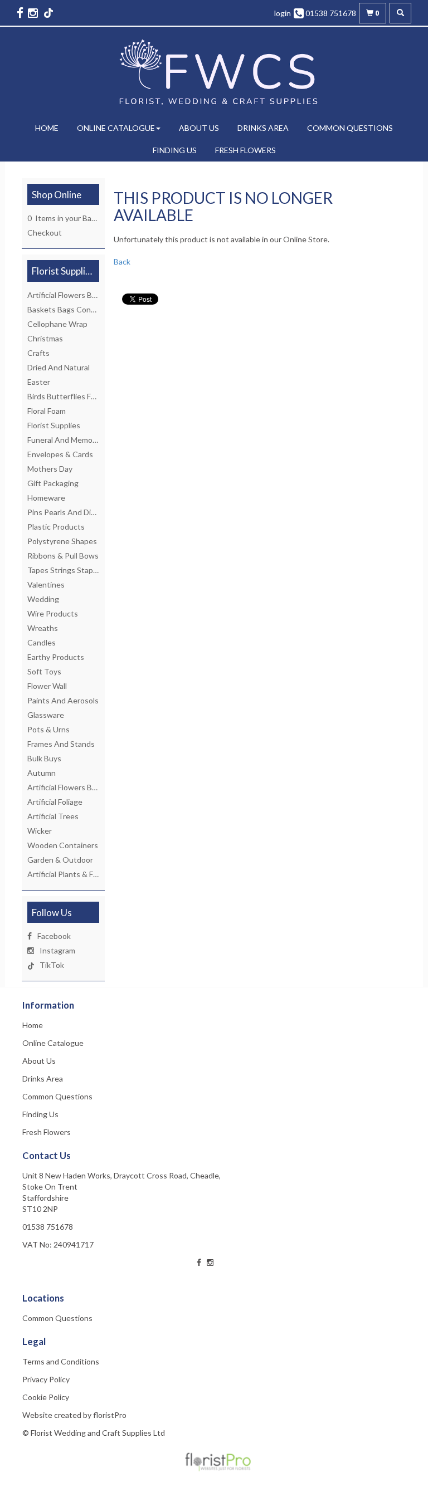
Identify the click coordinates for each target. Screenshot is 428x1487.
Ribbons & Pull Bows (63, 555)
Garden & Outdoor (60, 859)
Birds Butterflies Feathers (72, 396)
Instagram (57, 950)
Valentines (46, 584)
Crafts (38, 353)
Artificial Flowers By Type (71, 295)
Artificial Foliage (54, 801)
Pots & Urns (48, 729)
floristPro (110, 1415)
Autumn (41, 772)
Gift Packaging (53, 483)
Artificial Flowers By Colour (74, 787)
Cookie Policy (45, 1397)
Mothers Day (49, 468)
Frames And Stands (61, 744)
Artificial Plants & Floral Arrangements (93, 874)
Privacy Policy (46, 1379)
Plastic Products (56, 526)
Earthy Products (55, 657)
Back (122, 261)
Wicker (39, 830)
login (282, 13)
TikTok (52, 965)
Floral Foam (46, 410)
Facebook (54, 936)
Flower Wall (47, 686)
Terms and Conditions (60, 1361)
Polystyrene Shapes (62, 541)
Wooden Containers (62, 845)
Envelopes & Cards (60, 454)
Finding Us (175, 150)
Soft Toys (44, 671)
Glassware (45, 715)
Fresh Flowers (245, 150)
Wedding (43, 599)
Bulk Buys (44, 758)
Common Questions (350, 128)
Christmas (45, 338)
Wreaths (42, 628)
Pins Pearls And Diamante (72, 512)
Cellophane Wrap (57, 324)
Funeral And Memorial (65, 439)
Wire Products (52, 613)
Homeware (46, 497)
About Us (199, 128)
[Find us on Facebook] (21, 12)
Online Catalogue (116, 128)
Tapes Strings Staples (65, 570)
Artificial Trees (53, 816)
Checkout (44, 232)
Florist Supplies (53, 425)
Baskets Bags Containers (71, 309)
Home (47, 128)
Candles (41, 642)
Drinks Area (263, 128)
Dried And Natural (58, 367)
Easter (38, 382)
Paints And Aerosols (63, 700)
